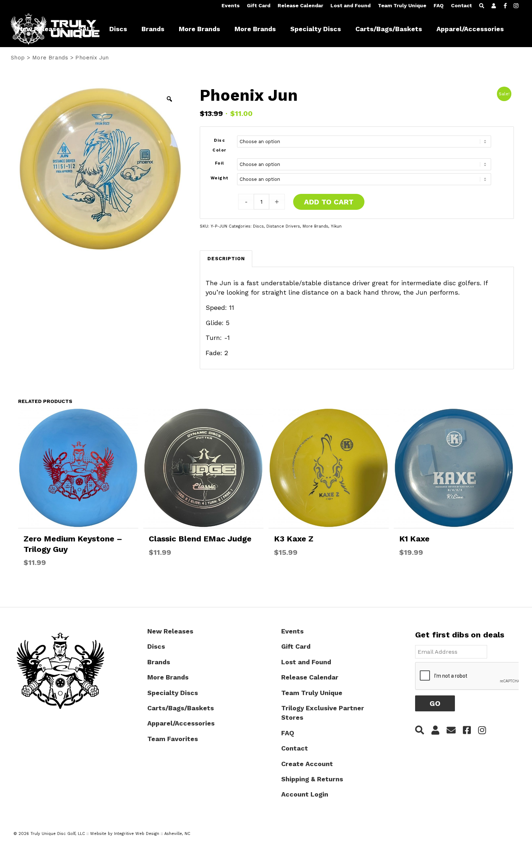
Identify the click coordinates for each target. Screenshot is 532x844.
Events (230, 5)
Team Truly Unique (402, 5)
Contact (461, 5)
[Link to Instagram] (516, 5)
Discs (258, 226)
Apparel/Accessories (181, 723)
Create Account (307, 764)
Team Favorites (172, 739)
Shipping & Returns (312, 779)
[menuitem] (230, 6)
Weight (220, 178)
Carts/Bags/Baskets (180, 708)
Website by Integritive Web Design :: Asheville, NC (140, 833)
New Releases (170, 631)
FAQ (439, 5)
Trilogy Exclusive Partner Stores (322, 712)
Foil (219, 163)
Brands (158, 662)
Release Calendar (300, 5)
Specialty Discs (172, 693)
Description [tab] (226, 258)
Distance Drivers (283, 226)
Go (435, 703)
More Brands (50, 57)
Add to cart (329, 202)
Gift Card (258, 5)
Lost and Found (350, 5)
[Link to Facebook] (505, 5)
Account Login (304, 794)
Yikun (336, 226)
